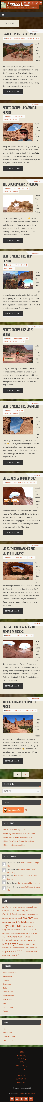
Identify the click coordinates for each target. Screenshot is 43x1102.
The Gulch (12, 948)
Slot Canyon (10, 944)
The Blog (21, 1059)
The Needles (20, 948)
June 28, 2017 (18, 711)
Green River (12, 922)
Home (21, 1052)
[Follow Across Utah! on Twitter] (36, 3)
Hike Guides (7, 999)
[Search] (37, 791)
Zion (16, 955)
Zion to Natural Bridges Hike (14, 829)
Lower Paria (28, 933)
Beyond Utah (8, 976)
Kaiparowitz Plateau (11, 929)
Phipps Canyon (18, 940)
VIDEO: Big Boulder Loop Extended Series (19, 833)
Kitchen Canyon (35, 930)
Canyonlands (27, 910)
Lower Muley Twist (17, 933)
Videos (21, 342)
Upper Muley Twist (31, 948)
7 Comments (35, 698)
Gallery (29, 636)
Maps (5, 1003)
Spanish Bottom (25, 944)
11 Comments (36, 181)
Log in (5, 1028)
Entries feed (7, 1032)
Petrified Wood (24, 937)
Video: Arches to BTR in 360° (19, 478)
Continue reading (13, 92)
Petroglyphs (7, 940)
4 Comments (35, 104)
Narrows (7, 936)
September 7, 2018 (20, 338)
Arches (9, 907)
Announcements (11, 120)
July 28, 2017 (18, 636)
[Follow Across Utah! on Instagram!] (29, 3)
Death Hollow (16, 918)
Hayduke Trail (33, 38)
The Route (21, 1055)
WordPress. (30, 1093)
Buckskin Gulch (14, 911)
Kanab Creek (25, 930)
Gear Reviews (8, 992)
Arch (3, 907)
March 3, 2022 (19, 38)
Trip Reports (9, 268)
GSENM (21, 922)
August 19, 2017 (19, 557)
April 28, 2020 (18, 116)
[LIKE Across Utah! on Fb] (33, 3)
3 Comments (35, 31)
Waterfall (31, 951)
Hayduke (21, 1075)
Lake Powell (6, 933)
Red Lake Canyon (29, 940)
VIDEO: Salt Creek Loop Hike (14, 845)
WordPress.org (8, 1040)
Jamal (8, 38)
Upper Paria (8, 951)
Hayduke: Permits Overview (19, 34)
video (25, 951)
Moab (35, 933)
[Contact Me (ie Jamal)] (40, 3)
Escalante (27, 918)
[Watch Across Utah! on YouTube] (25, 3)
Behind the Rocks (26, 907)
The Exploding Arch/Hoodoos (20, 184)
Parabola (20, 1093)
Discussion (7, 984)
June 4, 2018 (18, 410)
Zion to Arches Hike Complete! (21, 406)
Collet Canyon (22, 915)
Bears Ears (16, 907)
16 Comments (36, 326)
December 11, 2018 (20, 188)
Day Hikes (7, 980)
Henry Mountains (27, 926)
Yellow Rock (10, 955)
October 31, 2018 (20, 265)
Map (21, 1062)
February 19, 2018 (20, 482)
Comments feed (9, 1036)
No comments (36, 475)
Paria (14, 936)
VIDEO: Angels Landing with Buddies (17, 837)
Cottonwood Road (32, 915)
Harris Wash (30, 922)
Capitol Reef (9, 914)
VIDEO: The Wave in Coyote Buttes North (19, 841)
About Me (21, 1082)
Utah (19, 950)
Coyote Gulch (6, 918)
